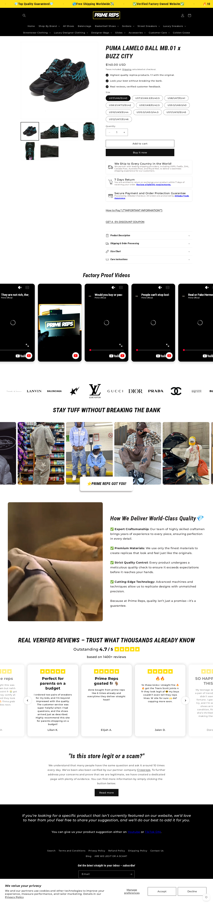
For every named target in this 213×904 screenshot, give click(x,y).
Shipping (126, 69)
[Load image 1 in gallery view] (30, 131)
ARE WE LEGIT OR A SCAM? (110, 856)
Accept (162, 891)
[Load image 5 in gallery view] (30, 151)
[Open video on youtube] (28, 355)
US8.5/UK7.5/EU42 (120, 105)
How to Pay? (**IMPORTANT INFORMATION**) (134, 210)
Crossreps (143, 769)
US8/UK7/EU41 (176, 98)
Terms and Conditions (72, 850)
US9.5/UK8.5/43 (177, 105)
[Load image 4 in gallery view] (89, 131)
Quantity (110, 126)
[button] (24, 15)
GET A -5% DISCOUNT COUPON (125, 221)
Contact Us (157, 850)
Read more (106, 792)
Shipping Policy (137, 850)
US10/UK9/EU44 (118, 112)
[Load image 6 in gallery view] (49, 151)
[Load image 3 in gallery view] (69, 131)
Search (51, 850)
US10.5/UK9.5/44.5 (148, 112)
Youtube (134, 832)
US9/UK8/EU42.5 (149, 105)
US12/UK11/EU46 (119, 119)
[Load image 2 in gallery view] (49, 131)
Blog (88, 856)
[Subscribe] (131, 874)
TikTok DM (153, 832)
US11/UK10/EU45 (176, 112)
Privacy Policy (14, 897)
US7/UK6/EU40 (118, 98)
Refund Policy (116, 850)
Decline (192, 891)
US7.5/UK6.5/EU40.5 (147, 98)
